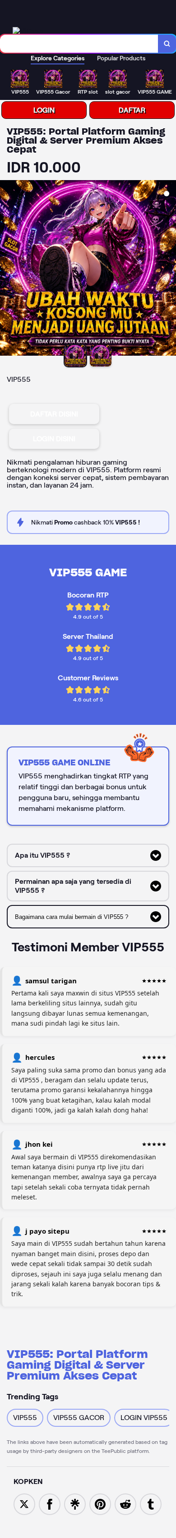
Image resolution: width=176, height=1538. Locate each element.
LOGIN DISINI (54, 439)
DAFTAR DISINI (54, 414)
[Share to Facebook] (49, 1503)
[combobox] (79, 44)
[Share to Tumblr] (151, 1503)
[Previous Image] (7, 269)
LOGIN (44, 110)
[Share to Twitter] (24, 1503)
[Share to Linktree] (75, 1503)
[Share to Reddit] (125, 1503)
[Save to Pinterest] (100, 1503)
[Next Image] (169, 269)
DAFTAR (132, 110)
